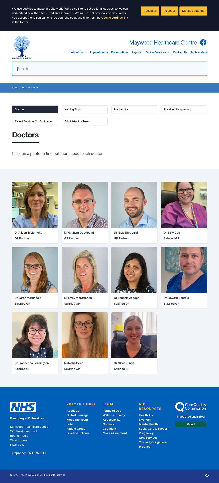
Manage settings (193, 10)
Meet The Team (77, 419)
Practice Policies (78, 433)
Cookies (108, 424)
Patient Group (76, 428)
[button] (35, 109)
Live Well (145, 419)
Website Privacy (114, 415)
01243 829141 (36, 453)
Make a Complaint (115, 433)
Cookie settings (112, 17)
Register (137, 52)
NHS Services (148, 437)
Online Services (156, 52)
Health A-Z (146, 415)
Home (15, 87)
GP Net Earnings (77, 415)
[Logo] (21, 47)
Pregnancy (146, 433)
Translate (200, 52)
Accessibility (111, 419)
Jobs (70, 424)
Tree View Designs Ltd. (32, 475)
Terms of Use (112, 410)
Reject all (169, 10)
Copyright (109, 428)
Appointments (99, 52)
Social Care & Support (153, 428)
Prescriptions (119, 52)
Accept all (150, 10)
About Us (77, 52)
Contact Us (180, 52)
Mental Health (148, 424)
